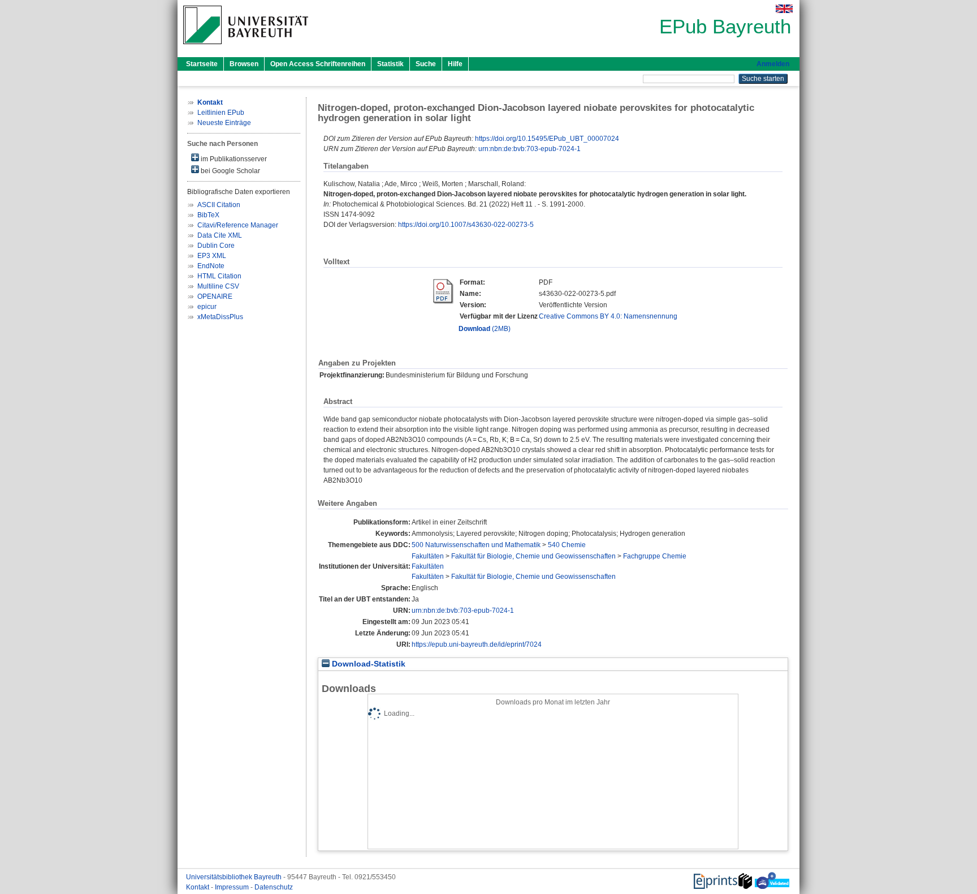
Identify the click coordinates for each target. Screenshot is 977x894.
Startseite (202, 64)
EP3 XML (211, 256)
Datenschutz (273, 887)
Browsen (244, 64)
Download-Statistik (367, 664)
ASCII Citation (218, 205)
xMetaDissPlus (220, 317)
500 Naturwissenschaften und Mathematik (476, 545)
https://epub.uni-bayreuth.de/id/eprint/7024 (477, 644)
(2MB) (485, 329)
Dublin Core (216, 246)
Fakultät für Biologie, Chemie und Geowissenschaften (533, 556)
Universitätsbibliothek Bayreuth (234, 877)
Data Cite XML (219, 235)
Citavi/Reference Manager (237, 225)
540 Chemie (567, 545)
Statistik (390, 64)
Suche (426, 64)
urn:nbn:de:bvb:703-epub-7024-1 (529, 149)
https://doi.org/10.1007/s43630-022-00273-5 (466, 225)
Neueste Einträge (224, 123)
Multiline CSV (218, 286)
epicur (207, 307)
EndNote (210, 266)
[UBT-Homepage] (246, 47)
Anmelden (772, 64)
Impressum (232, 887)
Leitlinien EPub (220, 113)
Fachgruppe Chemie (654, 556)
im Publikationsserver (233, 159)
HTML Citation (219, 276)
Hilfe (455, 64)
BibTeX (208, 215)
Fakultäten (428, 556)
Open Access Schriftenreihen (317, 64)
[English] (784, 9)
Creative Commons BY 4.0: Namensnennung (608, 316)
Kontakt (198, 887)
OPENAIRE (214, 296)
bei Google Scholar (229, 171)
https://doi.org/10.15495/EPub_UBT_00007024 (547, 139)
